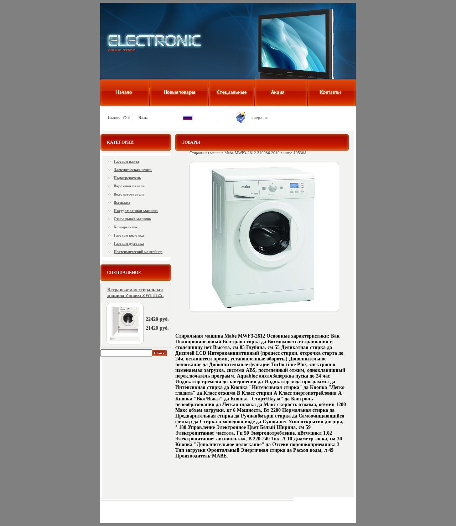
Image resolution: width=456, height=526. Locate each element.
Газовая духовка (129, 243)
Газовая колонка (129, 235)
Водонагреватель (129, 194)
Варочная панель (129, 186)
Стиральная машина (132, 219)
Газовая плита (126, 161)
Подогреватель (127, 178)
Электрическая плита (133, 169)
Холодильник (126, 227)
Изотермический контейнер (138, 251)
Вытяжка (122, 202)
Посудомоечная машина (136, 210)
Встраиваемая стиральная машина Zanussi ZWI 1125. (135, 292)
